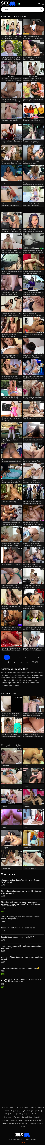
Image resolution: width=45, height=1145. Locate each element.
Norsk (23, 1126)
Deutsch (38, 1114)
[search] (40, 9)
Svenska (5, 1120)
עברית (38, 1111)
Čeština (6, 1111)
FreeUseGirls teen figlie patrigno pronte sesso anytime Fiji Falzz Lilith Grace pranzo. (21, 980)
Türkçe (20, 1120)
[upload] (43, 3)
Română (12, 1114)
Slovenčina (32, 1123)
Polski (5, 1114)
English (12, 1120)
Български (8, 1117)
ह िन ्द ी (21, 1114)
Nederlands (12, 1123)
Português (30, 1111)
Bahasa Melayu (27, 1117)
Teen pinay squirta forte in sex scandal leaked (18, 928)
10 (27, 662)
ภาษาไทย (5, 1107)
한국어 (12, 1107)
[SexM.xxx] (8, 3)
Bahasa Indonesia (30, 1120)
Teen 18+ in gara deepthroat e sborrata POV (17, 937)
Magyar (13, 1111)
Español (37, 1117)
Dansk (32, 1107)
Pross (35, 662)
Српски (41, 1123)
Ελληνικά (39, 1107)
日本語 (19, 1107)
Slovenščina (23, 1123)
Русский (30, 1114)
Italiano (4, 1123)
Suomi (26, 1107)
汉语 (40, 1120)
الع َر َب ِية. (22, 1111)
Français (17, 1117)
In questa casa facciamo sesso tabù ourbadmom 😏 (20, 968)
